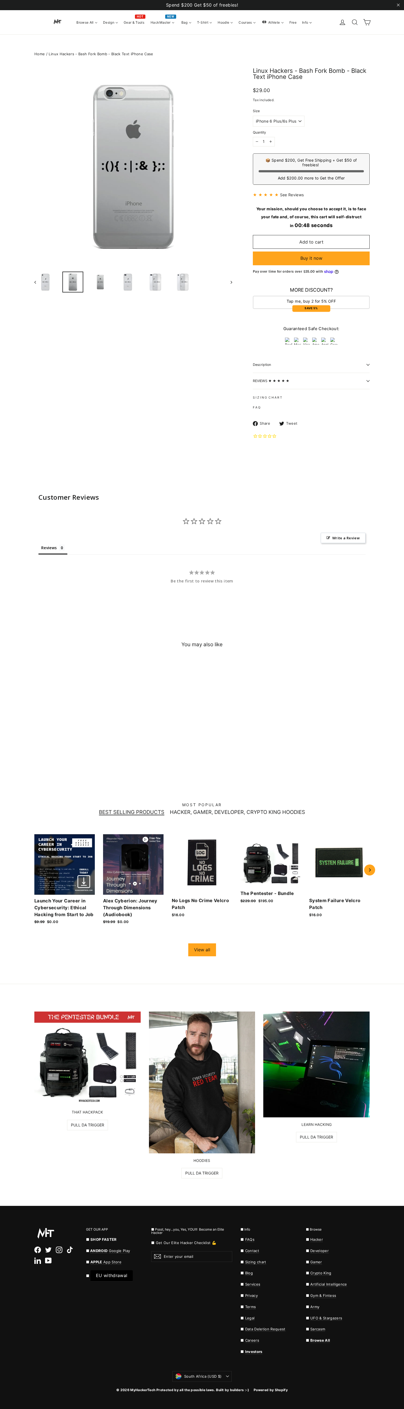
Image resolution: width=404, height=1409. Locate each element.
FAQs (249, 1239)
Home (39, 54)
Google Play (119, 1250)
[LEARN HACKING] (316, 1064)
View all (202, 949)
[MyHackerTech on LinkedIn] (37, 1260)
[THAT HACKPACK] (87, 1058)
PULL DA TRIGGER (87, 1125)
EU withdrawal (111, 1275)
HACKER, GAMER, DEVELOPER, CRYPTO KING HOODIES (237, 812)
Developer (319, 1250)
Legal (250, 1318)
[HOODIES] (202, 1082)
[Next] (369, 869)
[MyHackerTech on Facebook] (37, 1249)
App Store (105, 1262)
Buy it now (311, 258)
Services (253, 1284)
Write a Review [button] (346, 537)
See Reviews (292, 194)
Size (256, 111)
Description (262, 365)
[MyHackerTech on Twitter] (48, 1249)
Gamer (316, 1262)
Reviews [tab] (49, 547)
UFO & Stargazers (326, 1318)
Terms (250, 1307)
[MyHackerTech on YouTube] (48, 1260)
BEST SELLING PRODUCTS (131, 812)
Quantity (259, 132)
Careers (252, 1340)
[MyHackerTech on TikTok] (70, 1249)
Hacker (316, 1239)
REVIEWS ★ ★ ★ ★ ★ (271, 381)
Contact (252, 1250)
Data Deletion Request (265, 1329)
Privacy (251, 1295)
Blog (249, 1273)
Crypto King (320, 1273)
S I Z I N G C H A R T (267, 397)
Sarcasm (317, 1329)
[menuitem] (87, 21)
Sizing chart (255, 1262)
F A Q (256, 407)
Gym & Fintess (323, 1295)
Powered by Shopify (271, 1390)
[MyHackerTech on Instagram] (59, 1249)
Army (314, 1307)
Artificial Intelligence (328, 1284)
